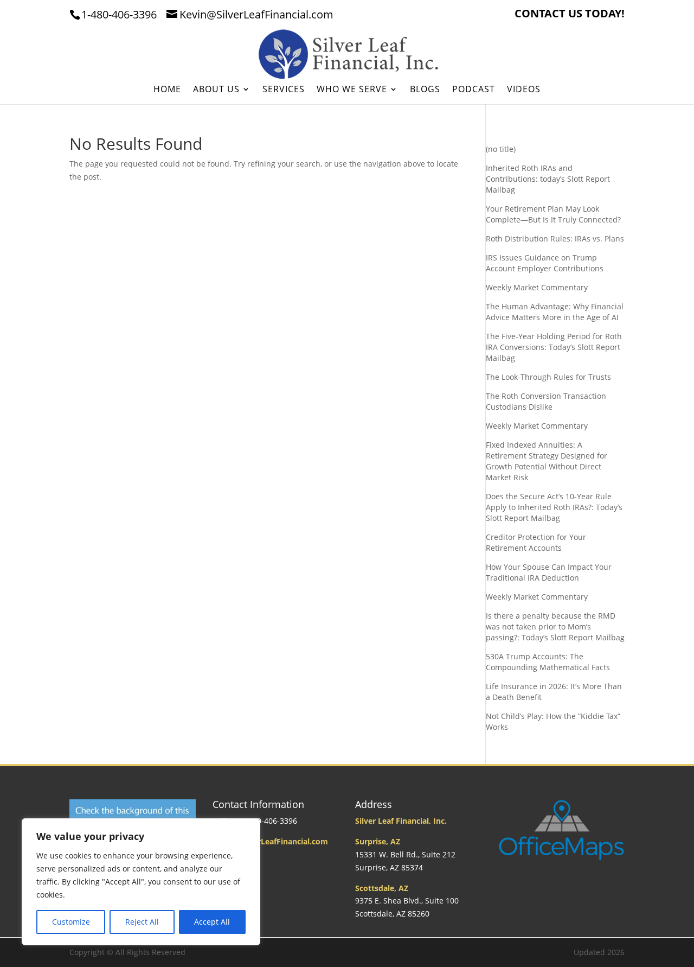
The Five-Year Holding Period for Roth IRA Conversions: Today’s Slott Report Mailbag (554, 347)
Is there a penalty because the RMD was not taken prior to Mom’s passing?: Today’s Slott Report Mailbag (555, 626)
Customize (71, 922)
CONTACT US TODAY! (570, 14)
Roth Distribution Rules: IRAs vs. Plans (555, 238)
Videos (524, 90)
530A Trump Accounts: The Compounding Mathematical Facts (548, 661)
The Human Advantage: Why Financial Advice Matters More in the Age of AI (555, 311)
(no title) (501, 149)
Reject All (142, 922)
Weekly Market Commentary (537, 287)
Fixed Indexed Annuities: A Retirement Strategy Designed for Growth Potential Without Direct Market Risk (546, 461)
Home (167, 90)
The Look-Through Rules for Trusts (548, 377)
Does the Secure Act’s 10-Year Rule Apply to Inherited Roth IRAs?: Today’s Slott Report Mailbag (554, 507)
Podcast (473, 90)
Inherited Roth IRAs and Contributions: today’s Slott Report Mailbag (548, 179)
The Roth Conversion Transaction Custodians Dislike (546, 401)
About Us (216, 90)
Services (283, 90)
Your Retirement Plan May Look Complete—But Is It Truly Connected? (553, 214)
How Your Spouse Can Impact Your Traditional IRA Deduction (549, 572)
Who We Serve (352, 90)
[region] (141, 881)
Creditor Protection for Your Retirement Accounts (536, 542)
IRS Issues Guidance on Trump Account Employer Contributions (544, 262)
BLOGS (425, 90)
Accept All (212, 922)
